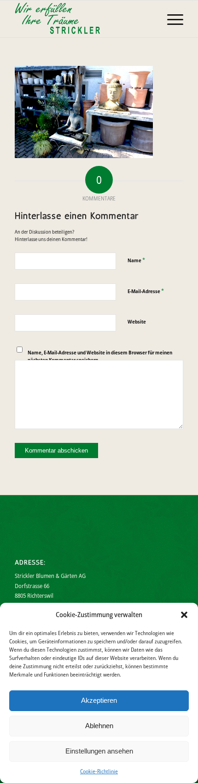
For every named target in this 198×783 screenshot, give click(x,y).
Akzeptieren (99, 700)
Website (137, 321)
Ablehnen (99, 726)
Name (136, 260)
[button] (184, 614)
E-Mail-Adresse (146, 291)
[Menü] (170, 18)
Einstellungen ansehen (99, 751)
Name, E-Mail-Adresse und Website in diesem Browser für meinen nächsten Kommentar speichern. (100, 356)
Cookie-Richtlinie (99, 771)
